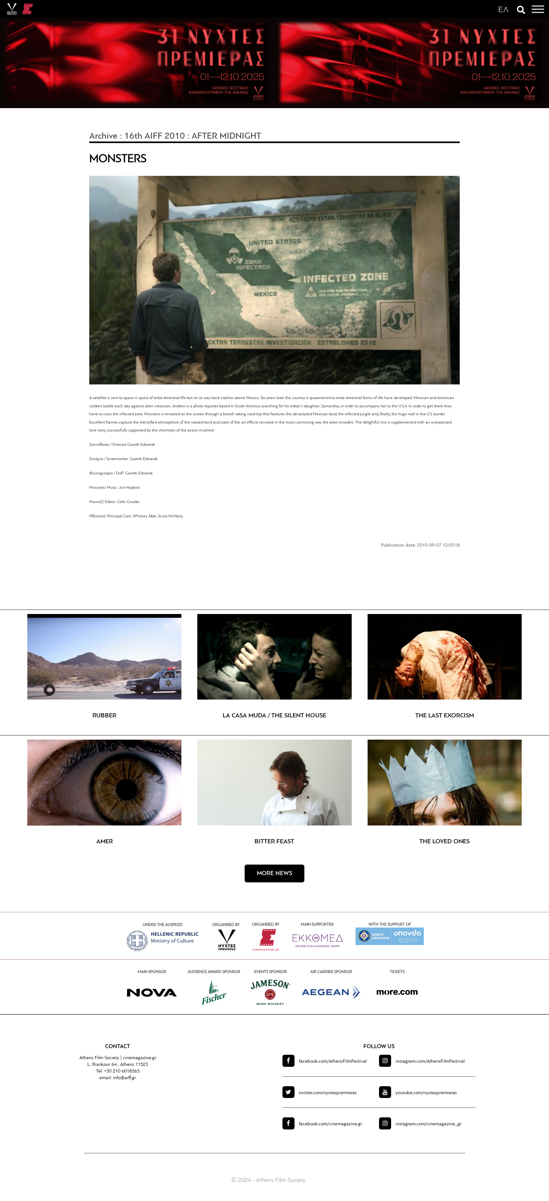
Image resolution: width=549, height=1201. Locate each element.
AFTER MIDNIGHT (226, 136)
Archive (103, 136)
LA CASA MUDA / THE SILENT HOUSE (274, 716)
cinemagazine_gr (429, 1124)
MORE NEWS (274, 874)
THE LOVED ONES (444, 842)
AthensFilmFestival (333, 1061)
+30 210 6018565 (121, 1071)
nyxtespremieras (328, 1093)
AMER (104, 842)
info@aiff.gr (124, 1078)
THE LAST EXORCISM (444, 716)
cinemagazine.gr (139, 1058)
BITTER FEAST (274, 842)
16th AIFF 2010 (154, 136)
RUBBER (104, 716)
